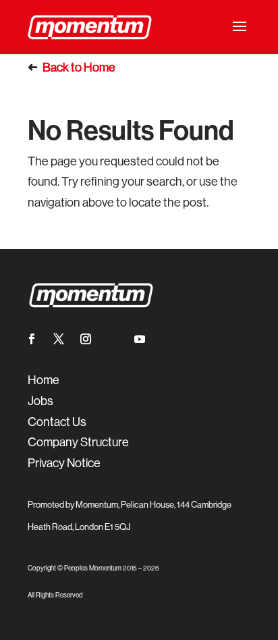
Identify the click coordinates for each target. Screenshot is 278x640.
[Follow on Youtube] (139, 339)
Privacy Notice (64, 463)
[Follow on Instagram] (85, 339)
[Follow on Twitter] (59, 339)
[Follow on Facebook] (32, 339)
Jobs (40, 401)
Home (99, 67)
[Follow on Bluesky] (112, 339)
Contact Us (57, 422)
